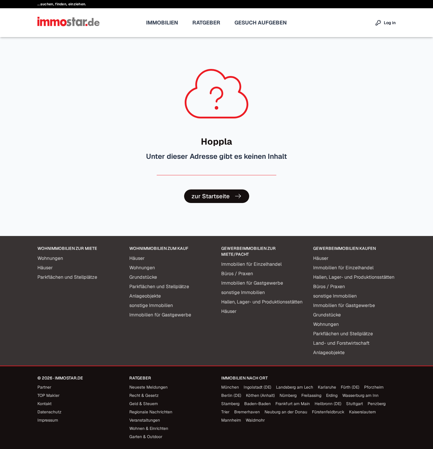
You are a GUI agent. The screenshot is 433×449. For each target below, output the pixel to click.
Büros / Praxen (237, 273)
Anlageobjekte (145, 296)
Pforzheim (374, 387)
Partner (44, 387)
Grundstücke (143, 277)
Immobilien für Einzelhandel (251, 264)
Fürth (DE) (350, 387)
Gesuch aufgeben (260, 22)
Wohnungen (50, 258)
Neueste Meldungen (148, 387)
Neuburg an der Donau (286, 412)
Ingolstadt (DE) (257, 387)
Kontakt (44, 403)
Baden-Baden (257, 403)
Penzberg (377, 403)
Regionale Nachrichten (150, 412)
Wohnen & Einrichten (148, 428)
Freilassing (311, 395)
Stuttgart (354, 403)
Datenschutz (49, 412)
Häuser (45, 268)
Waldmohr (255, 420)
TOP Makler (48, 395)
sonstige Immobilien (151, 305)
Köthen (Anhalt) (260, 395)
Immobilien (162, 22)
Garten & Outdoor (145, 436)
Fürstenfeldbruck (328, 412)
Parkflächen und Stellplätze (67, 277)
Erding (332, 395)
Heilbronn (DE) (328, 403)
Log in (390, 22)
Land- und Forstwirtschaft (341, 343)
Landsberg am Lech (294, 387)
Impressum (47, 420)
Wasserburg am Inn (360, 395)
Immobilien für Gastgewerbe (160, 315)
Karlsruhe (327, 387)
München (230, 387)
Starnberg (230, 403)
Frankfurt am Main (292, 403)
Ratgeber (206, 22)
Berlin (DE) (231, 395)
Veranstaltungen (144, 420)
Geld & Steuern (143, 403)
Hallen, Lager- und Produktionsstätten (262, 302)
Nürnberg (288, 395)
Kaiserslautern (362, 412)
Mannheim (231, 420)
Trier (225, 412)
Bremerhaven (247, 412)
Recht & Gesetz (144, 395)
